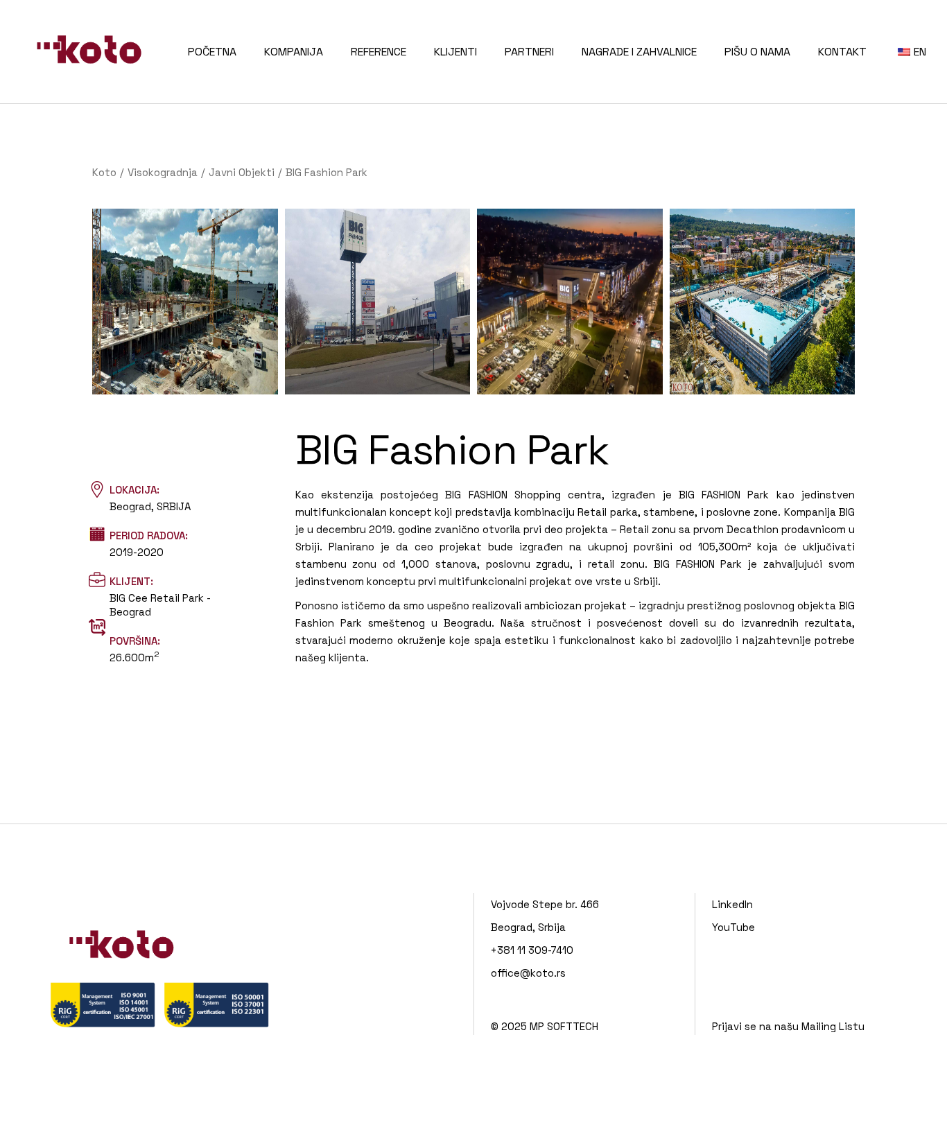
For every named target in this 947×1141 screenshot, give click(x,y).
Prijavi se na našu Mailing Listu (788, 1026)
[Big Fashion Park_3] (570, 301)
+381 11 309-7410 (532, 950)
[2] (185, 301)
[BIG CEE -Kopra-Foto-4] (377, 301)
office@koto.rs (528, 972)
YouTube (733, 927)
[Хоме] (104, 172)
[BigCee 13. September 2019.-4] (762, 301)
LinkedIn (732, 904)
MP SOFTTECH (564, 1026)
